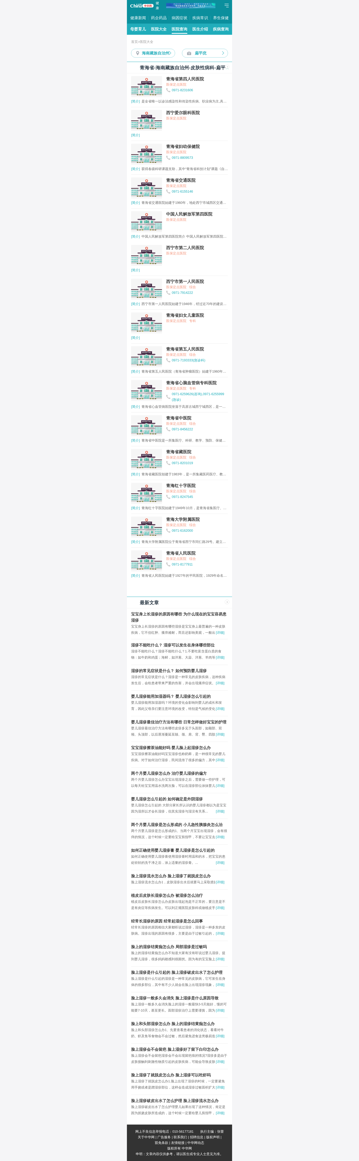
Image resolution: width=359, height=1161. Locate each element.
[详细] (220, 632)
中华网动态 (195, 1143)
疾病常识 (200, 18)
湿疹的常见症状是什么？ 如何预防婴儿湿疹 (169, 671)
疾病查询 (221, 29)
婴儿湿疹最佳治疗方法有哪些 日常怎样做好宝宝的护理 (178, 722)
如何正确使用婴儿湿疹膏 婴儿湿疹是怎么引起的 (173, 850)
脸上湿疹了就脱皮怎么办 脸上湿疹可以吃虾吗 (171, 1075)
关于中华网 (146, 1137)
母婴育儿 (138, 29)
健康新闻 (138, 18)
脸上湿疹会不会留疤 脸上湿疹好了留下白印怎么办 (175, 1049)
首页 (134, 42)
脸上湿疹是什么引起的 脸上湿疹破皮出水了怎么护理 (177, 972)
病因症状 (179, 18)
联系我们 (180, 1137)
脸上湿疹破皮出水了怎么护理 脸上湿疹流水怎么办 (175, 1100)
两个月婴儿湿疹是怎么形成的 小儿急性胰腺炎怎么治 (177, 824)
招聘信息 (196, 1137)
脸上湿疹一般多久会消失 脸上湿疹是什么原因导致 (175, 998)
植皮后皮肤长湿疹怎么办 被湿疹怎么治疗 (167, 895)
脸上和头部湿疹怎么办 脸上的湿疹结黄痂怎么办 (173, 1024)
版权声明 (213, 1137)
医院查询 (179, 29)
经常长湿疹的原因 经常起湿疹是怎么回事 (167, 921)
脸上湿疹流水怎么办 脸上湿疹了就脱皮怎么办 (171, 876)
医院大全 (159, 29)
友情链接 (178, 1143)
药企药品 (159, 18)
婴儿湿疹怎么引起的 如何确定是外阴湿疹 (167, 799)
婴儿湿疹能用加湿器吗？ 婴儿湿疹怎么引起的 (171, 696)
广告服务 (164, 1137)
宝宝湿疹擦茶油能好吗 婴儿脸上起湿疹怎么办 (171, 747)
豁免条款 (161, 1143)
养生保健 (221, 18)
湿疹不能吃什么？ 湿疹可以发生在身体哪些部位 (173, 645)
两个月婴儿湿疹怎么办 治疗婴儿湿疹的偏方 (169, 773)
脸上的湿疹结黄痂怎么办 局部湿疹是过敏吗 (169, 947)
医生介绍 (200, 29)
